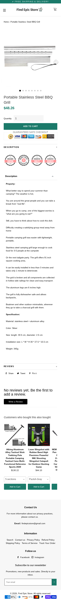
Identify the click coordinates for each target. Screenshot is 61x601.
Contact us (20, 540)
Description (11, 176)
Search (10, 540)
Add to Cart (15, 487)
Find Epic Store (25, 593)
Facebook (25, 557)
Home (6, 22)
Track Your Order (47, 543)
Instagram (39, 557)
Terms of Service (29, 543)
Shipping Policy (13, 543)
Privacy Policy (33, 540)
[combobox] (15, 479)
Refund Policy (48, 540)
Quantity (8, 118)
